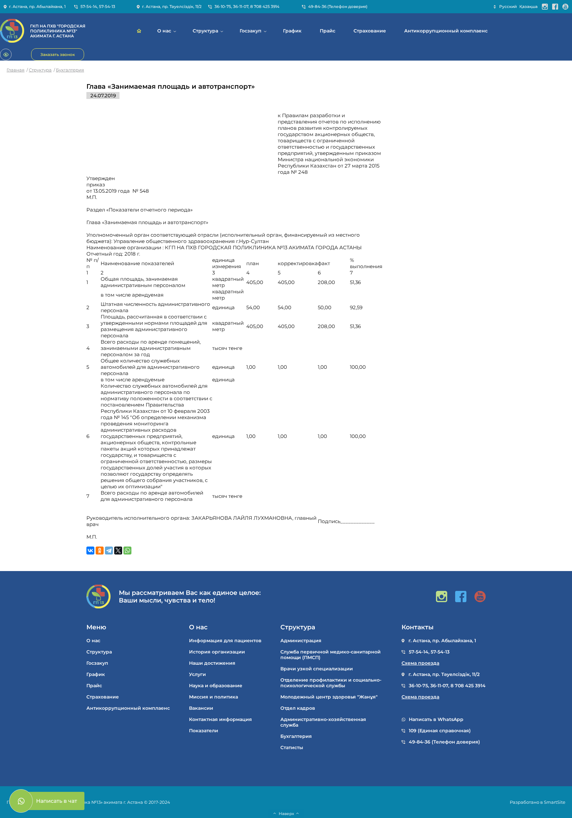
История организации (217, 652)
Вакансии (201, 708)
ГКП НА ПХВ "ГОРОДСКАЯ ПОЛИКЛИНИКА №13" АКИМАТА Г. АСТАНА (57, 31)
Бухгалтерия (70, 69)
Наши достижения (212, 663)
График (292, 31)
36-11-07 (240, 6)
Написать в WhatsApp (436, 719)
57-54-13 (107, 6)
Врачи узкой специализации (316, 669)
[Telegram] (109, 550)
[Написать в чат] (21, 801)
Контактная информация (220, 719)
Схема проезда (420, 663)
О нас (164, 31)
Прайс (327, 31)
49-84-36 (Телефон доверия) (337, 6)
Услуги (197, 674)
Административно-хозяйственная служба (323, 722)
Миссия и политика (213, 697)
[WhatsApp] (127, 550)
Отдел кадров (297, 708)
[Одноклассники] (100, 550)
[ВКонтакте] (90, 550)
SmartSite (554, 802)
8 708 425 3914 (264, 6)
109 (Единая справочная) (440, 731)
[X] (118, 550)
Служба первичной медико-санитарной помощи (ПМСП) (330, 654)
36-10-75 (223, 6)
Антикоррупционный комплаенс (446, 31)
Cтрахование (370, 31)
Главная (15, 69)
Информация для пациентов (225, 641)
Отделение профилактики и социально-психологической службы (330, 683)
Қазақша (528, 6)
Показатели (203, 731)
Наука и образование (215, 686)
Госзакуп (251, 31)
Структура (205, 31)
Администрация (300, 641)
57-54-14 (88, 6)
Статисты (291, 747)
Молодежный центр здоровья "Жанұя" (329, 697)
